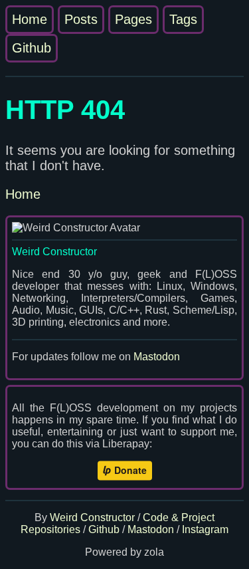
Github (31, 48)
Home (29, 19)
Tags (183, 19)
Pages (133, 19)
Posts (81, 19)
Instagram (205, 529)
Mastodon (156, 356)
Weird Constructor (92, 517)
